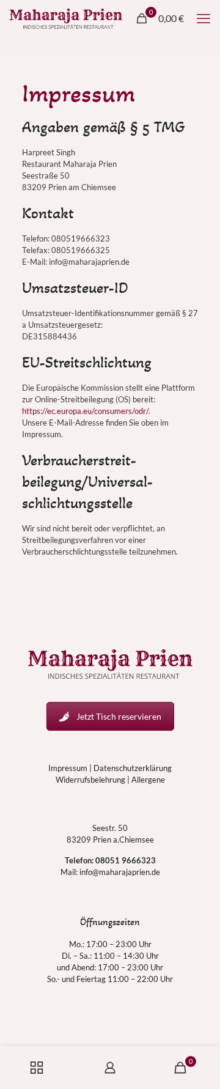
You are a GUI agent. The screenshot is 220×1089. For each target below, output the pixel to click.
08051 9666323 (125, 860)
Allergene (148, 779)
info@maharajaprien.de (119, 872)
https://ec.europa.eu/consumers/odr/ (85, 411)
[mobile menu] (203, 18)
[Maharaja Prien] (65, 18)
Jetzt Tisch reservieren (118, 716)
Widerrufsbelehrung (90, 779)
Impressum (67, 768)
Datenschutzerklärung (133, 768)
